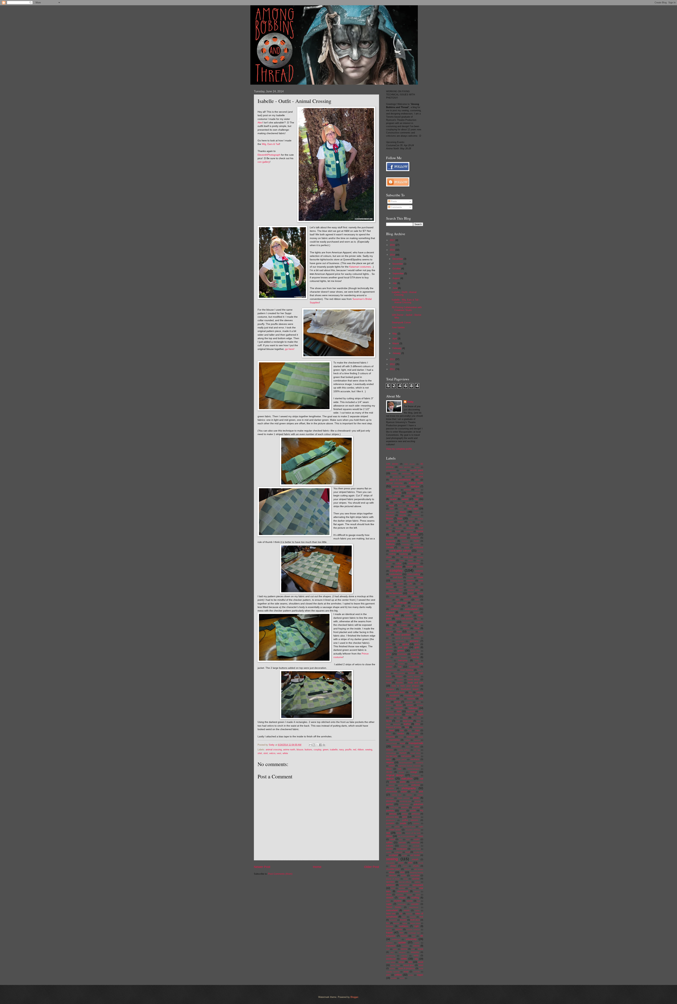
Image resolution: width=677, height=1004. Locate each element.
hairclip (415, 657)
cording (398, 566)
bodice (411, 519)
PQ (421, 811)
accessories (391, 470)
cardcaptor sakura (400, 550)
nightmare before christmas (409, 766)
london (400, 733)
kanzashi (399, 708)
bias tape (413, 508)
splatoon (390, 885)
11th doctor (409, 464)
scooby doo (418, 852)
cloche (388, 564)
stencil (416, 891)
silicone (408, 869)
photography (409, 788)
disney (392, 590)
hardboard (390, 664)
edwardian (416, 603)
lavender (396, 724)
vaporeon (390, 945)
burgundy (390, 541)
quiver (388, 827)
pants (403, 781)
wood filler (395, 965)
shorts (416, 866)
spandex (390, 882)
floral (416, 628)
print (404, 817)
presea (392, 813)
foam (399, 631)
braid (397, 531)
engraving (404, 612)
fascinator (406, 622)
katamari (413, 708)
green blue (415, 651)
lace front (416, 718)
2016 (392, 245)
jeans (418, 702)
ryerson (402, 842)
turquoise (390, 936)
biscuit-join (390, 512)
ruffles (389, 842)
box (421, 525)
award (405, 499)
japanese (408, 702)
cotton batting (413, 574)
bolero (420, 519)
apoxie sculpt (398, 486)
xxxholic (416, 972)
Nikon (389, 769)
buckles (390, 538)
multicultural (391, 753)
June (395, 288)
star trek (411, 888)
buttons (308, 749)
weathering (390, 956)
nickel (391, 766)
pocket (389, 804)
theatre (403, 920)
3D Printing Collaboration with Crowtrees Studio (407, 308)
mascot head (391, 743)
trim (401, 933)
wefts (416, 955)
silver (391, 872)
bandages (398, 502)
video (395, 949)
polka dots (393, 808)
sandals (416, 846)
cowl (388, 577)
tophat (388, 929)
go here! (289, 349)
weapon (402, 952)
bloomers (415, 515)
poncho (404, 807)
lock (409, 730)
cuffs (410, 584)
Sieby (410, 401)
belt (392, 509)
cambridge (405, 544)
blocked (390, 515)
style (388, 901)
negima (390, 762)
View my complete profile (399, 449)
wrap (406, 972)
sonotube (415, 875)
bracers (410, 528)
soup (406, 879)
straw (418, 895)
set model (415, 855)
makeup (410, 737)
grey (388, 653)
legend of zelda (393, 727)
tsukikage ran (414, 933)
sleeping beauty (416, 872)
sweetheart (413, 907)
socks (403, 875)
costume (419, 571)
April (395, 338)
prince (405, 814)
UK (421, 936)
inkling (420, 692)
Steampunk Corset (401, 322)
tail (400, 914)
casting (392, 554)
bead (391, 505)
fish (418, 625)
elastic (397, 606)
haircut (389, 661)
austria (419, 496)
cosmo (420, 567)
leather (407, 724)
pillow (413, 792)
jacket (397, 701)
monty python (404, 750)
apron (389, 490)
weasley (415, 952)
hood (388, 683)
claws (410, 560)
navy (341, 749)
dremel (403, 596)
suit (418, 901)
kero (399, 711)
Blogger (354, 997)
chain (388, 557)
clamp (392, 560)
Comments (396, 207)
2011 (392, 369)
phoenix (390, 788)
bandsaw (410, 502)
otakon (390, 778)
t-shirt (417, 910)
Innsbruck (394, 695)
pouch (403, 811)
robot (392, 839)
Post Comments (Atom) (280, 874)
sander (389, 849)
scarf (407, 852)
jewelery (389, 705)
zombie (394, 978)
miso (416, 747)
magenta (390, 737)
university (411, 939)
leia (407, 727)
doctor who (413, 590)
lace (405, 717)
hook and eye (415, 682)
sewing (368, 749)
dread (392, 597)
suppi (389, 904)
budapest (415, 538)
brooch (393, 535)
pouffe (348, 749)
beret (401, 509)
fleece (406, 628)
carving (420, 551)
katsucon (390, 711)
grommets (402, 654)
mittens (389, 750)
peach (391, 785)
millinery (396, 747)
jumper (409, 705)
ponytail (416, 807)
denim (420, 587)
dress (415, 596)
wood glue (409, 965)
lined (391, 730)
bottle (388, 525)
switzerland (392, 910)
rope (408, 839)
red (354, 749)
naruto (417, 756)
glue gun (402, 647)
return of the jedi (413, 833)
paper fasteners (416, 782)
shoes (393, 866)
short (405, 866)
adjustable (406, 474)
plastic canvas (403, 798)
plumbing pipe (405, 801)
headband (414, 667)
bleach (416, 512)
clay (418, 560)
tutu (414, 936)
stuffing (415, 897)
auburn (408, 496)
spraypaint (418, 885)
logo (417, 730)
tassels (413, 917)
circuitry (420, 557)
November (398, 263)
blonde (403, 515)
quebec (416, 823)
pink (421, 791)
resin (399, 833)
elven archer (417, 606)
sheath (415, 859)
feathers (419, 622)
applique (415, 486)
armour (407, 490)
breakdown (408, 531)
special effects (405, 882)
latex (418, 721)
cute (418, 584)
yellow (398, 974)
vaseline (405, 946)
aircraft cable (410, 477)
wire (410, 962)
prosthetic (416, 817)
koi (398, 718)
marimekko (394, 740)
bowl (404, 525)
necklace (415, 759)
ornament (415, 775)
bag (416, 499)
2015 (392, 250)
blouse (300, 749)
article (388, 493)
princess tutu (392, 817)
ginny (417, 644)
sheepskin (390, 863)
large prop (408, 721)
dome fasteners (394, 593)
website (404, 956)
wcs (392, 952)
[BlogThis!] (314, 745)
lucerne (414, 734)
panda (393, 782)
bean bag (402, 506)
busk (416, 541)
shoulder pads (393, 869)
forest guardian (402, 634)
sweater (415, 904)
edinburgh (402, 602)
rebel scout (395, 830)
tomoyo (389, 926)
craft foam (397, 577)
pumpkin (390, 823)
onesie (401, 772)
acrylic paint (416, 470)
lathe (388, 724)
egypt (388, 606)
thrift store (415, 920)
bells (421, 505)
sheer (401, 863)
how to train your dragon (405, 686)
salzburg (404, 846)
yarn (388, 975)
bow (396, 525)
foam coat (411, 632)
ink (410, 692)
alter (417, 480)
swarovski (402, 904)
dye (397, 600)
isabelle (334, 749)
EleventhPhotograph (269, 155)
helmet (411, 673)
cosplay (317, 749)
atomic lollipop (393, 496)
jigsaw (399, 705)
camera (417, 544)
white (285, 753)
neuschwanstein (405, 763)
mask (402, 743)
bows (412, 525)
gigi (397, 644)
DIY (401, 590)
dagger (400, 587)
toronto (398, 929)
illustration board (410, 689)
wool (421, 965)
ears (417, 600)
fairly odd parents (404, 619)
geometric (400, 641)
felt (391, 625)
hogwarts (390, 680)
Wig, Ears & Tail (270, 144)
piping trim (396, 795)
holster (400, 680)
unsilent (389, 943)
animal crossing (274, 749)
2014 (392, 254)
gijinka (405, 644)
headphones (391, 670)
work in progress (406, 968)
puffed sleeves (410, 820)
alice (421, 477)
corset (409, 566)
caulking (404, 554)
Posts (393, 201)
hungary (390, 689)
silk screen (418, 869)
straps (409, 895)
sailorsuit (415, 842)
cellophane (415, 554)
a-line (417, 467)
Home (317, 867)
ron (400, 839)
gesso (389, 644)
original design (395, 775)
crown (400, 584)
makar (400, 737)
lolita (388, 734)
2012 (392, 364)
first (412, 625)
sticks (388, 894)
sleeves (393, 875)
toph (416, 926)
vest (279, 753)
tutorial (404, 936)
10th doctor (392, 464)
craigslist (410, 577)
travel (389, 932)
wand (420, 949)
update (402, 942)
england (390, 612)
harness (411, 664)
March (396, 343)
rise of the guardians (406, 836)
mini (407, 747)
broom (403, 535)
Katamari (354, 266)
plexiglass (391, 801)
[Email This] (310, 745)
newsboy (419, 763)
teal (421, 917)
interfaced (391, 699)
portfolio (390, 810)
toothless (403, 926)
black (403, 511)
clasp (402, 560)
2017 (392, 240)
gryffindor (415, 654)
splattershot (404, 885)
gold (417, 647)
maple (420, 737)
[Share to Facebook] (320, 745)
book (410, 522)
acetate (403, 470)
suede (410, 901)
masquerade (416, 743)
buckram (402, 538)
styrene (397, 900)
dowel (410, 593)
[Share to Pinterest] (324, 745)
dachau (389, 587)
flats (397, 628)
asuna (398, 492)
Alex (260, 122)
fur (390, 638)
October (396, 268)
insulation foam (411, 695)
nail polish (406, 756)
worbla (392, 968)
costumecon (395, 574)
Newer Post (262, 867)
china (398, 557)
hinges (399, 676)
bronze (419, 531)
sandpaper (402, 849)
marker (407, 740)
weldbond (391, 959)
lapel (398, 721)
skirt (265, 753)
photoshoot (391, 792)
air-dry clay (397, 477)
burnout (405, 541)
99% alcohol (404, 467)
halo (417, 661)
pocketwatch (404, 804)
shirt (260, 753)
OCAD (389, 772)
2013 (392, 359)
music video (415, 753)
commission (413, 563)
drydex (389, 600)
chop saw (408, 557)
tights (404, 923)
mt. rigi (417, 750)
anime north (289, 749)
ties (387, 923)
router (416, 839)
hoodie (399, 683)
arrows (417, 490)
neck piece (401, 759)
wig (416, 958)
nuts (399, 769)
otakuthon (407, 778)
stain (393, 888)
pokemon (418, 804)
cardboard (418, 547)
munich (402, 753)
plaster (409, 795)
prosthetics (390, 820)
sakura (389, 845)
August (396, 278)
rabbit (397, 827)
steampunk (402, 891)
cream (420, 577)
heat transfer (399, 673)
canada (390, 547)
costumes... (366, 266)
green (325, 749)
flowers (389, 631)
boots (418, 522)
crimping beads (397, 581)
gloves (389, 647)
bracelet (399, 528)
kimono (409, 715)
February (397, 348)
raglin (421, 827)
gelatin (417, 638)
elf (406, 606)
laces (389, 721)
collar (398, 563)
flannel (389, 628)
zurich (402, 978)
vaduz (416, 943)
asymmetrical (413, 493)
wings (401, 962)
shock (420, 863)
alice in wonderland (400, 479)
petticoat (415, 785)
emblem (394, 609)
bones (401, 522)
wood (420, 962)
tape (404, 917)
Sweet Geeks (393, 907)
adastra (394, 474)
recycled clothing (413, 830)
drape (420, 593)
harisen (401, 664)
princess (416, 814)
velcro (272, 753)
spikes (417, 882)
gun (387, 657)
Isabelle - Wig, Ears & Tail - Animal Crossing (406, 301)
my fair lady (391, 756)
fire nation (402, 625)
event (416, 612)
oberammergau (413, 769)
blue (399, 518)
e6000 (407, 600)
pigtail (404, 792)
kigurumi (410, 711)
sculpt (404, 855)
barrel (421, 502)
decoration (410, 587)
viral (412, 949)
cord (388, 567)
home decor (413, 679)
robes (420, 836)
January (396, 353)
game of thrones (403, 638)
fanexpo (390, 621)
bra (390, 528)
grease (389, 651)
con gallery (264, 162)
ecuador (389, 603)
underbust (396, 939)
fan (418, 619)
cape (406, 547)
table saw (390, 914)
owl (421, 778)
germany (414, 641)
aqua (398, 490)
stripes (402, 897)
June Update (398, 327)
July (394, 283)
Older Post (371, 867)
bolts (391, 522)
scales (388, 852)
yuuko (410, 975)
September (398, 273)
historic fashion (413, 676)
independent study (395, 692)
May (395, 333)
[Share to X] (317, 745)
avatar (393, 499)
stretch (389, 897)
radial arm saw (409, 827)
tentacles (393, 920)
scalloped (398, 852)
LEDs (417, 724)
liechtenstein (418, 727)
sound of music (393, 879)
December (398, 259)
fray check (419, 635)
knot (391, 718)
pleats (416, 798)
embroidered (411, 609)
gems (388, 641)
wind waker (390, 962)
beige (412, 505)
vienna (404, 949)
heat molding (406, 670)
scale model (415, 849)
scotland (393, 855)
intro (402, 699)
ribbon (361, 749)
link (402, 730)
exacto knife (393, 615)
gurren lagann (400, 657)
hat (399, 666)
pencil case (403, 785)
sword (406, 910)
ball (388, 502)
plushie (417, 801)
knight (420, 715)
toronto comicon (413, 929)
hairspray (403, 660)
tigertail (396, 923)
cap (399, 548)
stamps (402, 888)
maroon (417, 740)
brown (414, 534)
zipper (420, 975)
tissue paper (415, 923)
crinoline (410, 581)
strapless (399, 895)
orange (413, 772)
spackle (415, 879)
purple (403, 823)
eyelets (408, 615)
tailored (409, 914)
